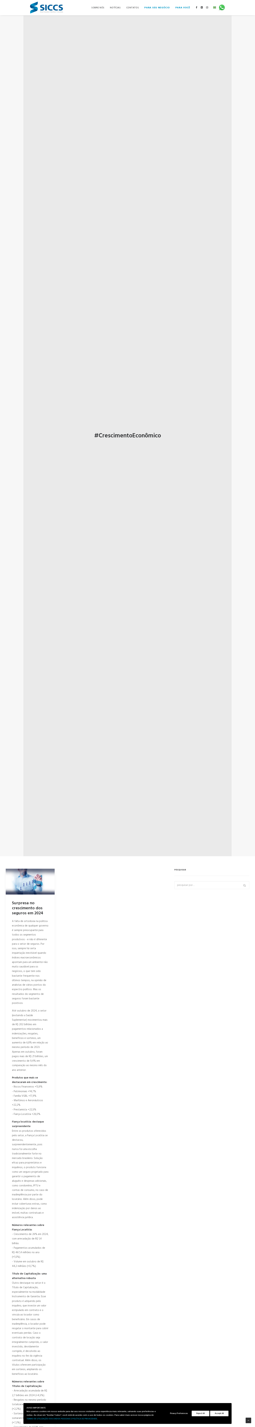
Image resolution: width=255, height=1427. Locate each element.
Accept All (219, 1413)
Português (214, 6)
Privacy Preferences (179, 1413)
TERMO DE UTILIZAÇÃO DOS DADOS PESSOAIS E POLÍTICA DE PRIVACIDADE (62, 1419)
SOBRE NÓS (97, 8)
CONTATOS (132, 8)
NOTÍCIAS (115, 8)
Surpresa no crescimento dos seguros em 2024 (27, 908)
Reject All (200, 1413)
